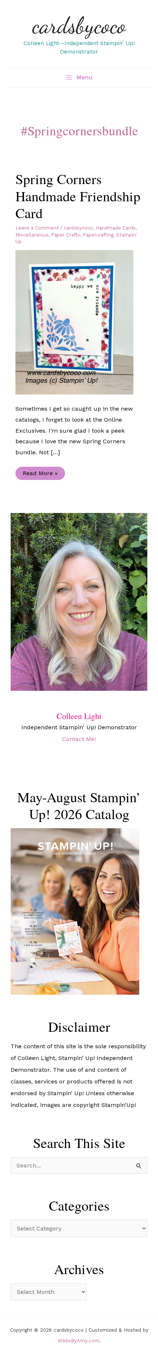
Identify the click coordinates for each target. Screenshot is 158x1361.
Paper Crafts (65, 235)
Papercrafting (98, 235)
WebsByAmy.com (78, 1340)
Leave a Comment (37, 228)
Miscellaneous (32, 235)
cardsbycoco (79, 25)
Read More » (40, 474)
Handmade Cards (116, 228)
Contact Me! (79, 738)
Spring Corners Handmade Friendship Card (77, 195)
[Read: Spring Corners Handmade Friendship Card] (79, 321)
